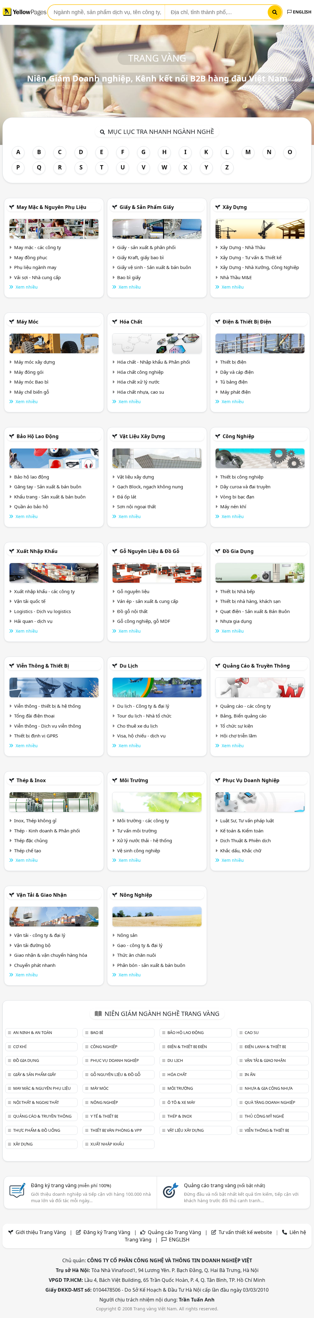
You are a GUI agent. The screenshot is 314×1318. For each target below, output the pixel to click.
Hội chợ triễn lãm (238, 736)
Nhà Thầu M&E (236, 277)
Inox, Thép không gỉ (35, 820)
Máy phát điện (235, 392)
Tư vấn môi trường (137, 831)
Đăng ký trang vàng (71, 1185)
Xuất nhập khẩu (37, 551)
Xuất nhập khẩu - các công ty (44, 591)
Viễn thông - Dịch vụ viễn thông (47, 726)
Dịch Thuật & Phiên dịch (245, 840)
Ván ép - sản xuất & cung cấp (147, 601)
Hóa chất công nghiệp (140, 372)
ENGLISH (302, 12)
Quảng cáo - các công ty (245, 706)
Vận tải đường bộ (32, 945)
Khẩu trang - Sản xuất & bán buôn (50, 497)
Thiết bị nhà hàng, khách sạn (250, 601)
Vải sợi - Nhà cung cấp (37, 277)
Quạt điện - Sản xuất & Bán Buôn (255, 611)
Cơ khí (19, 1046)
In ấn (250, 1074)
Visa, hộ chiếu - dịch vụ (141, 736)
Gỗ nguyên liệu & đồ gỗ (149, 551)
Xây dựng (235, 207)
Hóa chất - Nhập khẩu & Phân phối (153, 362)
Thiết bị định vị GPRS (36, 736)
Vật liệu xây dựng (142, 436)
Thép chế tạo (27, 850)
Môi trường (134, 780)
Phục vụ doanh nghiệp (251, 780)
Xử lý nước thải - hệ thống (144, 840)
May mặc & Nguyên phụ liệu (51, 207)
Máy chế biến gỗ (31, 392)
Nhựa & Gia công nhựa (269, 1088)
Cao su (252, 1032)
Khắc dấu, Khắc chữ (240, 850)
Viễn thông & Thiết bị (43, 665)
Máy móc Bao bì (31, 382)
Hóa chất (131, 321)
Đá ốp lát (126, 497)
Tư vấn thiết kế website (246, 1232)
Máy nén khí (233, 506)
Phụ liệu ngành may (35, 267)
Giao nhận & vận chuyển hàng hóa (50, 955)
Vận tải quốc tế (29, 601)
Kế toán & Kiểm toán (241, 831)
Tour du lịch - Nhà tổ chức (144, 716)
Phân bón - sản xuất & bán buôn (151, 965)
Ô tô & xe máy (181, 1102)
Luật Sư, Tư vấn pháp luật (247, 820)
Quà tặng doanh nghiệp (270, 1102)
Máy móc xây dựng (34, 362)
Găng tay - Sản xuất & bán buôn (47, 486)
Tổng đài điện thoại (34, 716)
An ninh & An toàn (32, 1032)
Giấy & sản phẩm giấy (147, 207)
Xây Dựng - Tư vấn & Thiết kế (250, 257)
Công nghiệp (238, 436)
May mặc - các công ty (37, 247)
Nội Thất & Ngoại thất (36, 1102)
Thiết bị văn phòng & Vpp (116, 1130)
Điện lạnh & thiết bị (265, 1046)
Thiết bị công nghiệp (241, 477)
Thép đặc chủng (31, 840)
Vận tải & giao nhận (42, 895)
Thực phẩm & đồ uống (36, 1130)
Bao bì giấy (129, 277)
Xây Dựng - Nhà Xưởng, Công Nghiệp (259, 267)
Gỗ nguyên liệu (133, 591)
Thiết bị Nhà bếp (237, 591)
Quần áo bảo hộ (31, 506)
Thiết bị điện (233, 362)
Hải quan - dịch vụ (33, 621)
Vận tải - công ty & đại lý (39, 935)
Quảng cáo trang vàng (224, 1185)
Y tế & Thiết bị (104, 1116)
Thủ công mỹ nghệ (264, 1116)
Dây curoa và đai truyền (245, 486)
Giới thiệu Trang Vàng (41, 1232)
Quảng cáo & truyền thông (256, 665)
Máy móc (27, 321)
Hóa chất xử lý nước (138, 382)
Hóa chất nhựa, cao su (140, 392)
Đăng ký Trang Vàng (106, 1232)
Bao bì (96, 1032)
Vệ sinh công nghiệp (138, 850)
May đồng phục (30, 257)
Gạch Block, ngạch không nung (150, 486)
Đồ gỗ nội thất (132, 611)
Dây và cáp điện (237, 372)
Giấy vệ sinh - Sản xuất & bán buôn (154, 267)
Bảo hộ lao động (38, 436)
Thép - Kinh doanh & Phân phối (47, 831)
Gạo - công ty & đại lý (140, 945)
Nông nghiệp (136, 895)
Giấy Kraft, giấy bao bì (140, 257)
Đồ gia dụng (238, 551)
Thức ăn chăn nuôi (136, 955)
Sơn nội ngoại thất (136, 506)
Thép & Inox (31, 780)
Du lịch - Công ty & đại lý (143, 706)
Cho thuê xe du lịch (137, 726)
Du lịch (129, 665)
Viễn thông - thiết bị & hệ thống (47, 706)
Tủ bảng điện (233, 382)
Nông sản (127, 935)
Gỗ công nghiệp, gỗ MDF (143, 621)
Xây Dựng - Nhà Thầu (242, 247)
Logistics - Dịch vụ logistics (42, 611)
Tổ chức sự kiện (236, 726)
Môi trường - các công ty (143, 820)
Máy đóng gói (29, 372)
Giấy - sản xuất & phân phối (146, 247)
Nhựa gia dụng (236, 621)
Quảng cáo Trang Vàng (174, 1232)
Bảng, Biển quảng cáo (243, 716)
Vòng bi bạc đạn (237, 497)
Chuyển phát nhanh (35, 965)
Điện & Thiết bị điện (247, 321)
